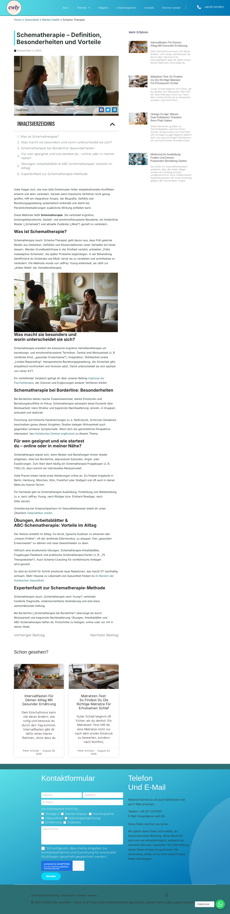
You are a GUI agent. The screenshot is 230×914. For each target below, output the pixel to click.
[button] (101, 109)
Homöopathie (103, 814)
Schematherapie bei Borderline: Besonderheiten (57, 148)
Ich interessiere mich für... (60, 809)
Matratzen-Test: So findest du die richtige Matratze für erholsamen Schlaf (94, 702)
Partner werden (171, 7)
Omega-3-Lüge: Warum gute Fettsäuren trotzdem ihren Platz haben (166, 117)
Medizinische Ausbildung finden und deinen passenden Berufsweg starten (169, 157)
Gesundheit (32, 19)
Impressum (68, 895)
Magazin (103, 7)
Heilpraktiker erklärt (39, 513)
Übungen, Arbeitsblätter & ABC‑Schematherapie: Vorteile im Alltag (66, 166)
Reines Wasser (76, 814)
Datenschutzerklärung (45, 895)
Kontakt (149, 7)
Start (66, 7)
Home (18, 19)
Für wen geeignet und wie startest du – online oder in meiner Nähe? (67, 156)
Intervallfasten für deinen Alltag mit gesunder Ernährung (39, 700)
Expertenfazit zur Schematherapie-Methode (54, 174)
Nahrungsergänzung (84, 818)
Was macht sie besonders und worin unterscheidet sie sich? (66, 142)
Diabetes (74, 822)
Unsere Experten (126, 7)
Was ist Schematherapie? (39, 136)
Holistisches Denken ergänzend (54, 433)
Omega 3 (52, 814)
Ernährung (53, 822)
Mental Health (50, 19)
